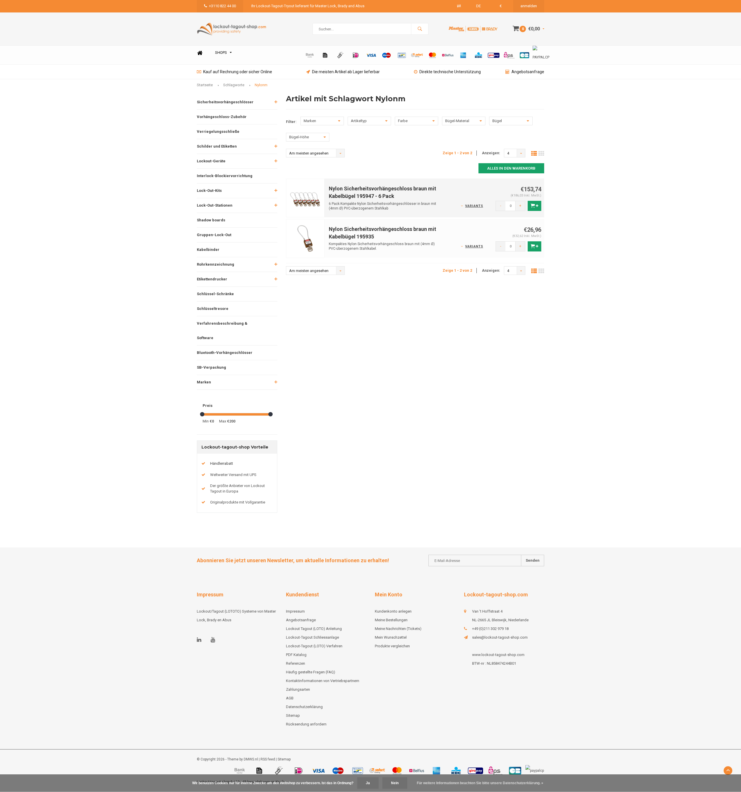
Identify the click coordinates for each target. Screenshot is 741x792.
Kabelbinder (208, 249)
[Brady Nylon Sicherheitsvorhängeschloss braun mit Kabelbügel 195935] (305, 238)
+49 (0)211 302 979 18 (490, 628)
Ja (368, 783)
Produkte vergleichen (392, 646)
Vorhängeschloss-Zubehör (222, 117)
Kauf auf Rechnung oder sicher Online (237, 71)
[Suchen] (419, 29)
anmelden (528, 6)
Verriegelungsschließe (218, 131)
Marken (204, 382)
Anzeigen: (491, 153)
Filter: (291, 122)
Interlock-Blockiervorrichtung (224, 176)
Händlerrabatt (221, 463)
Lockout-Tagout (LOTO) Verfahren (314, 646)
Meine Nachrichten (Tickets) (398, 628)
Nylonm (261, 85)
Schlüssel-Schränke (215, 294)
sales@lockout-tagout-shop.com (500, 637)
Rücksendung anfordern (306, 724)
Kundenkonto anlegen (393, 611)
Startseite (205, 85)
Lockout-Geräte (211, 161)
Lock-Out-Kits (209, 190)
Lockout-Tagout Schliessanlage (312, 637)
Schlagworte (233, 85)
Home (199, 53)
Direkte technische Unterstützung (450, 71)
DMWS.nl (251, 759)
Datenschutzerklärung (304, 707)
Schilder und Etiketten (217, 146)
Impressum (295, 611)
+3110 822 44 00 (222, 6)
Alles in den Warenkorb (511, 168)
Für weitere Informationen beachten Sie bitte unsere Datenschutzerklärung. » (480, 783)
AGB (290, 698)
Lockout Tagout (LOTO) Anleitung (314, 628)
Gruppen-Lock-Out (214, 235)
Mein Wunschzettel (391, 637)
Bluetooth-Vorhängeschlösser (224, 352)
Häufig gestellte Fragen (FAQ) (310, 672)
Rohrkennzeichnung (215, 264)
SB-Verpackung (211, 367)
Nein (395, 783)
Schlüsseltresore (212, 308)
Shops (221, 52)
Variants (474, 206)
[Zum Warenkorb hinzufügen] (534, 206)
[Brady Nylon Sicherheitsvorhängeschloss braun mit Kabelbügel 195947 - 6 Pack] (305, 198)
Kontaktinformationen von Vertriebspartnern (322, 681)
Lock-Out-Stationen (214, 205)
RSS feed (268, 759)
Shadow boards (211, 220)
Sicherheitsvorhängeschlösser (225, 102)
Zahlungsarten (298, 689)
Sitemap (293, 715)
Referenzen (295, 663)
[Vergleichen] (459, 6)
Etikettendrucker (212, 279)
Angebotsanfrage (527, 71)
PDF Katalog (296, 655)
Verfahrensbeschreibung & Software (222, 330)
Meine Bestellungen (391, 620)
